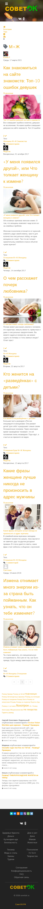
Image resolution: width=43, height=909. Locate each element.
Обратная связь (21, 877)
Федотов (6, 151)
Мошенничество (16, 710)
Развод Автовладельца (10, 697)
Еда (38, 702)
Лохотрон (22, 706)
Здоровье (21, 697)
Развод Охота (22, 699)
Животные (32, 842)
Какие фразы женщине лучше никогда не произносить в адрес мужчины (19, 484)
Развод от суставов (8, 706)
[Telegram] (31, 813)
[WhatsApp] (28, 813)
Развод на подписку (23, 702)
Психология (8, 93)
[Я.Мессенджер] (11, 813)
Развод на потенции (32, 697)
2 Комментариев (12, 453)
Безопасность (10, 842)
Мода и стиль (10, 853)
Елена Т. (7, 57)
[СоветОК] (21, 8)
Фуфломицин (31, 694)
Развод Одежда (7, 694)
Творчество (32, 856)
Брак (15, 450)
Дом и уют (32, 833)
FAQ (21, 874)
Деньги (11, 836)
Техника (10, 849)
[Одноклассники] (18, 813)
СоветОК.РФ (20, 904)
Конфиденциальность (21, 871)
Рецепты (34, 702)
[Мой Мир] (21, 813)
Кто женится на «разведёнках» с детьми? (20, 380)
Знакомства (22, 141)
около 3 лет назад (10, 740)
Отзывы (13, 702)
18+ (30, 706)
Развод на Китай (19, 694)
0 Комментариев (12, 144)
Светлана (7, 570)
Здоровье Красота (10, 833)
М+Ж (14, 141)
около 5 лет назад (10, 788)
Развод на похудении (9, 699)
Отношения (8, 258)
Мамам (32, 839)
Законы (10, 856)
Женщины (7, 141)
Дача (32, 836)
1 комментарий (12, 563)
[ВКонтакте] (14, 813)
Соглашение (21, 867)
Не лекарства (30, 709)
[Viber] (24, 813)
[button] (22, 34)
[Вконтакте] (21, 823)
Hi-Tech (32, 853)
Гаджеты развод (8, 713)
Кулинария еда (11, 839)
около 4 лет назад (10, 768)
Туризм (10, 859)
